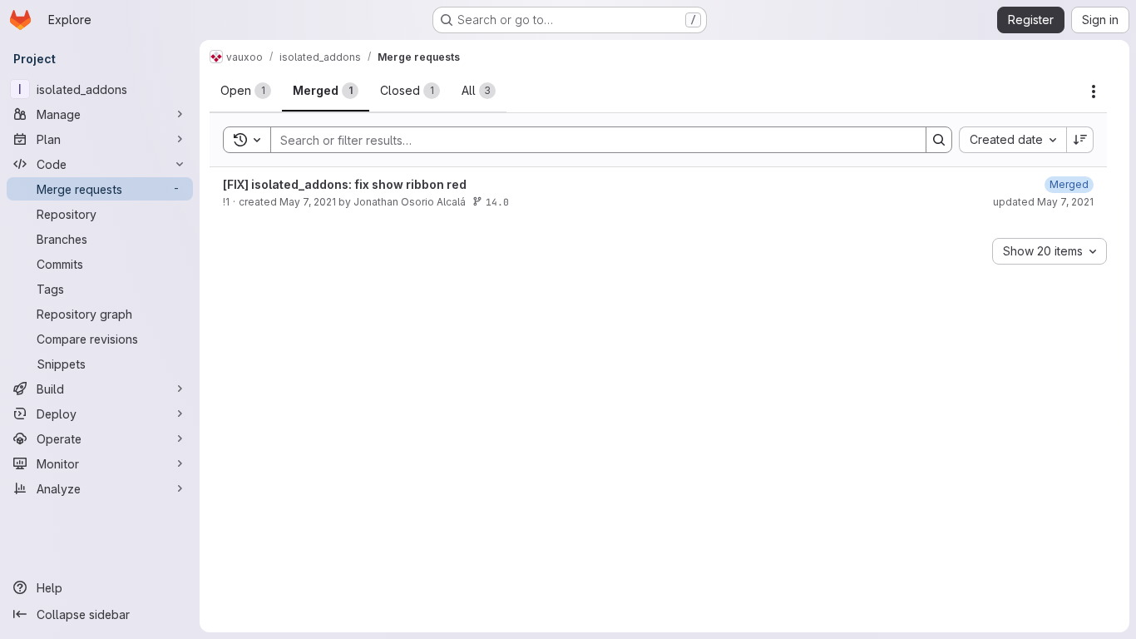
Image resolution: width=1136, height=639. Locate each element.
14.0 (497, 202)
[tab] (246, 90)
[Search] (939, 139)
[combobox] (1012, 139)
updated (1043, 202)
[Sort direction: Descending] (1080, 139)
